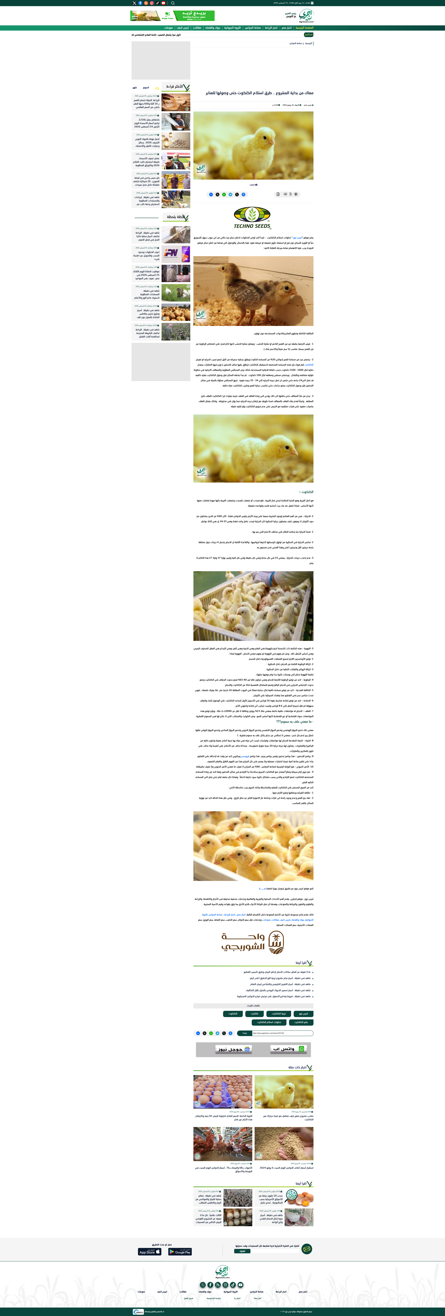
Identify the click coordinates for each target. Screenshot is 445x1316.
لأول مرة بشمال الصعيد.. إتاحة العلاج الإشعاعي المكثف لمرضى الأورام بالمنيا (227, 34)
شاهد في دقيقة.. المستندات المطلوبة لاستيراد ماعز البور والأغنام (146, 294)
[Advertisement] (253, 70)
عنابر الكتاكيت (301, 1022)
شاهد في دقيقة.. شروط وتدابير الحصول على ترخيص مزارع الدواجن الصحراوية (274, 996)
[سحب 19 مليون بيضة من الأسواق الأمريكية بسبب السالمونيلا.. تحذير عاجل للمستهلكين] (299, 1198)
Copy (245, 1033)
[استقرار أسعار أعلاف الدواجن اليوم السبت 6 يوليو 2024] (284, 1144)
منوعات (168, 28)
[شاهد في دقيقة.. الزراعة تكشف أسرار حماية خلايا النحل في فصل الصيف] (176, 235)
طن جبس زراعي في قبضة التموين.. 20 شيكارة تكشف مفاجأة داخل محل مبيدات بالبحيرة (146, 182)
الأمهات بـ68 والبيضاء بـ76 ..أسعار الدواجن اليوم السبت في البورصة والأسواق (223, 1170)
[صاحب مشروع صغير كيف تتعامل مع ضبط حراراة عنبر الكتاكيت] (284, 1092)
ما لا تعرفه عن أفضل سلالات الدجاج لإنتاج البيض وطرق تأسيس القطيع (277, 972)
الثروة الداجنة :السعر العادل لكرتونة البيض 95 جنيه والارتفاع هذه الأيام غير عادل (223, 1118)
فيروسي (245, 756)
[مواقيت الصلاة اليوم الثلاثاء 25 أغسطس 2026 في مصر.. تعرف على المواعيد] (176, 273)
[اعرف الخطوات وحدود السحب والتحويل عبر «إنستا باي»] (176, 254)
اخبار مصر (241, 915)
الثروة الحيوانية (232, 28)
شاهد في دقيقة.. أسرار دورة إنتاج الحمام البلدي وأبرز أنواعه (271, 1219)
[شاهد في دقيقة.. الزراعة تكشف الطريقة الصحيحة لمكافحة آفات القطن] (176, 332)
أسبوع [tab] (146, 87)
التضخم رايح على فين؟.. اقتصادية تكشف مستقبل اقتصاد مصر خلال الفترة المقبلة (146, 34)
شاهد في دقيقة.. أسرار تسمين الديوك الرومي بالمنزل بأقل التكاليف (278, 990)
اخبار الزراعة (230, 915)
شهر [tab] (135, 87)
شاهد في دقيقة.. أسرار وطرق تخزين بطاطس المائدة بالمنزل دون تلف (148, 314)
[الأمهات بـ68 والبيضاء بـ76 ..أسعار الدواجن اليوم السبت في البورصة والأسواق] (222, 1144)
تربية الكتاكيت (279, 1014)
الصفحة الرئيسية (304, 28)
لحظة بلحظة (176, 217)
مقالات (197, 28)
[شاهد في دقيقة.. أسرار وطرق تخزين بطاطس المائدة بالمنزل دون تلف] (176, 312)
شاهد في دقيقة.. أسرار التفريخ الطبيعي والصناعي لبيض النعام (280, 984)
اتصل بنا (237, 1298)
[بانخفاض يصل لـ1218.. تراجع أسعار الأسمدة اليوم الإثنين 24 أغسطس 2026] (176, 122)
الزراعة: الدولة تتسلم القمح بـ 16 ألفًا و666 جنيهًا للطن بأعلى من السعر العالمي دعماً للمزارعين (146, 104)
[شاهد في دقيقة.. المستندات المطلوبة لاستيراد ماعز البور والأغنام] (176, 293)
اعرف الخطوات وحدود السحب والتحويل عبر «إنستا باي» (146, 255)
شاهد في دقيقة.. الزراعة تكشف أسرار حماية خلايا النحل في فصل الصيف (147, 236)
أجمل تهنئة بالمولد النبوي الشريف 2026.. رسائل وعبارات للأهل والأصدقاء (147, 142)
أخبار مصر (287, 28)
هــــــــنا (262, 889)
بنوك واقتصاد (212, 28)
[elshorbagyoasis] (253, 942)
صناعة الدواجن (253, 28)
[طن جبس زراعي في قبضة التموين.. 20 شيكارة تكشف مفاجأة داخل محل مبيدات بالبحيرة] (176, 180)
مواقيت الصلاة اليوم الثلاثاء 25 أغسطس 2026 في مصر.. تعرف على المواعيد (146, 275)
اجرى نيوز (297, 238)
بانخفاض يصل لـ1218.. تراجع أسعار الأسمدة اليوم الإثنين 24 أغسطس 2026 (146, 123)
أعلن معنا (257, 1298)
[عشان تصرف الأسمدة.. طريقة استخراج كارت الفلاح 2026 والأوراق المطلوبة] (176, 160)
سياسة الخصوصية (214, 1298)
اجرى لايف (183, 28)
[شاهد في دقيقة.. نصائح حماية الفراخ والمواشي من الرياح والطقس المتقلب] (237, 1198)
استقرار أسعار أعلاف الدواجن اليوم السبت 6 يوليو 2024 (286, 1168)
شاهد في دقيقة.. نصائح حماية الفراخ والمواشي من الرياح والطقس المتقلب (208, 1199)
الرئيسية (308, 43)
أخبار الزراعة (271, 28)
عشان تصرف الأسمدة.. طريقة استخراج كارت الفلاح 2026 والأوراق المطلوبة (146, 162)
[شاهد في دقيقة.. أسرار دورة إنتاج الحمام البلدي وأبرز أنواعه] (299, 1217)
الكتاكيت (308, 365)
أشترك (242, 1251)
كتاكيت (254, 1014)
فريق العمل (188, 1298)
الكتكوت (233, 1014)
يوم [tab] (157, 87)
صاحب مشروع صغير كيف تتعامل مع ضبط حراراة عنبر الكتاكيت (288, 1118)
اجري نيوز (303, 1014)
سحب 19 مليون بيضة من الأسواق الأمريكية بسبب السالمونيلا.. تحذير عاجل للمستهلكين (271, 1200)
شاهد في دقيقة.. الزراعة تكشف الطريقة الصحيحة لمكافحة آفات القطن (147, 333)
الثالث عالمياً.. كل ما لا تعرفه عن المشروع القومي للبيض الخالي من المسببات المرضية (208, 1219)
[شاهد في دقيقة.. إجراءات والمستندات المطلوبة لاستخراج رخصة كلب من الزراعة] (176, 199)
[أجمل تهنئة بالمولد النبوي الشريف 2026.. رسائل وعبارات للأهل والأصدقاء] (176, 141)
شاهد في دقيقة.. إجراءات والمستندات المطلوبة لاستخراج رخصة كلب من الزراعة (146, 201)
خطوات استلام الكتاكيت (269, 1022)
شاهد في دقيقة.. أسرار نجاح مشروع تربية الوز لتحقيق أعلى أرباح (280, 978)
